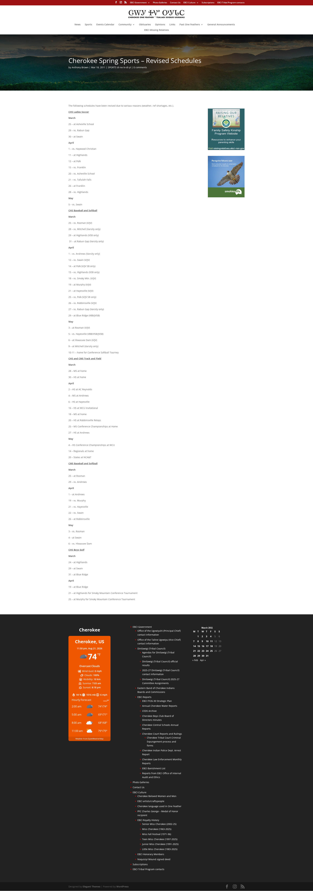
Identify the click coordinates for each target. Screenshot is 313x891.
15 (198, 646)
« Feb (195, 660)
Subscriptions (208, 3)
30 (203, 655)
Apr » (203, 660)
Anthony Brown (80, 67)
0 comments (140, 67)
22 (198, 650)
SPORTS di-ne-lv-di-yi (119, 67)
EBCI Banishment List (153, 768)
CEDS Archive (149, 710)
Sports (88, 24)
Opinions (160, 24)
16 (203, 646)
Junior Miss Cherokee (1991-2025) (160, 844)
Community (125, 24)
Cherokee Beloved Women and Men (156, 796)
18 (211, 646)
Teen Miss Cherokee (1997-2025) (159, 839)
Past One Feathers (189, 24)
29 (198, 655)
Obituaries (145, 24)
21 (194, 650)
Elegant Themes (91, 886)
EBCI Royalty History (148, 820)
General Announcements (221, 24)
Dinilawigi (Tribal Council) (151, 648)
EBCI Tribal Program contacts (231, 3)
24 (207, 650)
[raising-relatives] (226, 149)
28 (194, 655)
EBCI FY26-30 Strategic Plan (157, 700)
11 (211, 641)
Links (172, 24)
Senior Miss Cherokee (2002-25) (159, 824)
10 (207, 641)
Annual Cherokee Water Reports (159, 705)
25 (211, 650)
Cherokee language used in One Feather (159, 806)
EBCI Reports (144, 697)
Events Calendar (105, 24)
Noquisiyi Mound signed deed (153, 859)
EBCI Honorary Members (150, 854)
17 (207, 646)
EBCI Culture (189, 3)
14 (194, 646)
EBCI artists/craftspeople (150, 801)
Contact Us (175, 3)
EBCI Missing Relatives (156, 30)
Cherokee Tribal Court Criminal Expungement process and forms (164, 741)
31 (207, 655)
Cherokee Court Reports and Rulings (162, 733)
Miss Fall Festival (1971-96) (156, 834)
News (78, 24)
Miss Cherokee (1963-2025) (156, 829)
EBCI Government (138, 3)
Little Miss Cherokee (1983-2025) (159, 849)
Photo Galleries (160, 3)
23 (203, 650)
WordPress (122, 886)
